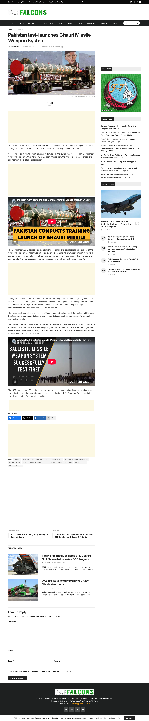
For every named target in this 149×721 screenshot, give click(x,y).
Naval (70, 23)
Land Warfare (18, 30)
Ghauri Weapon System (32, 462)
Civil (80, 23)
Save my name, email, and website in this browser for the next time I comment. (41, 671)
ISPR (53, 462)
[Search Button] (137, 23)
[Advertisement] (98, 12)
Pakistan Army (80, 462)
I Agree (129, 718)
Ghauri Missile (14, 462)
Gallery (32, 23)
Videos (42, 23)
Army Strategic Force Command (35, 459)
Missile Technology (56, 47)
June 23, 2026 (57, 588)
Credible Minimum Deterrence (76, 459)
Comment (12, 621)
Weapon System (15, 466)
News (22, 23)
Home (13, 23)
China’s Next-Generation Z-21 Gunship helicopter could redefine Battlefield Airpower (122, 249)
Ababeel (17, 459)
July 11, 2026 (57, 563)
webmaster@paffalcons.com (79, 704)
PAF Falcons (13, 47)
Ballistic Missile (56, 459)
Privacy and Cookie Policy (112, 718)
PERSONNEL (92, 23)
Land (60, 23)
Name (11, 650)
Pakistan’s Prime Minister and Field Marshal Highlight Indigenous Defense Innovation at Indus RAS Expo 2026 (120, 148)
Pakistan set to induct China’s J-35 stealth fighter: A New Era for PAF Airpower (116, 224)
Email (11, 661)
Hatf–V (46, 462)
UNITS (114, 23)
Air (51, 23)
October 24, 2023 (29, 47)
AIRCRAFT (105, 23)
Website (57, 661)
